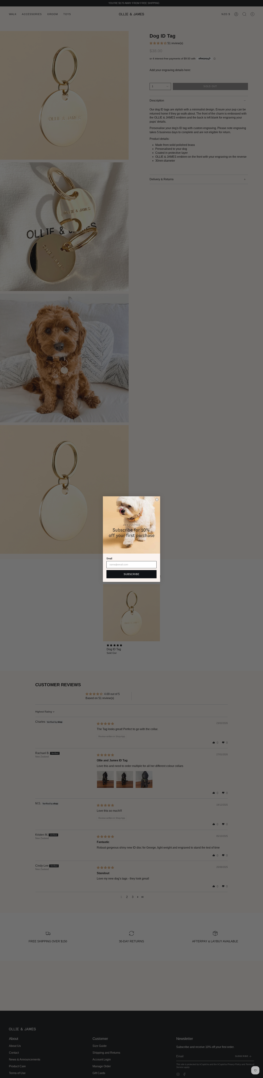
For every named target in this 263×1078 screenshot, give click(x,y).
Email (109, 558)
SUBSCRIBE (131, 574)
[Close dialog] (157, 499)
